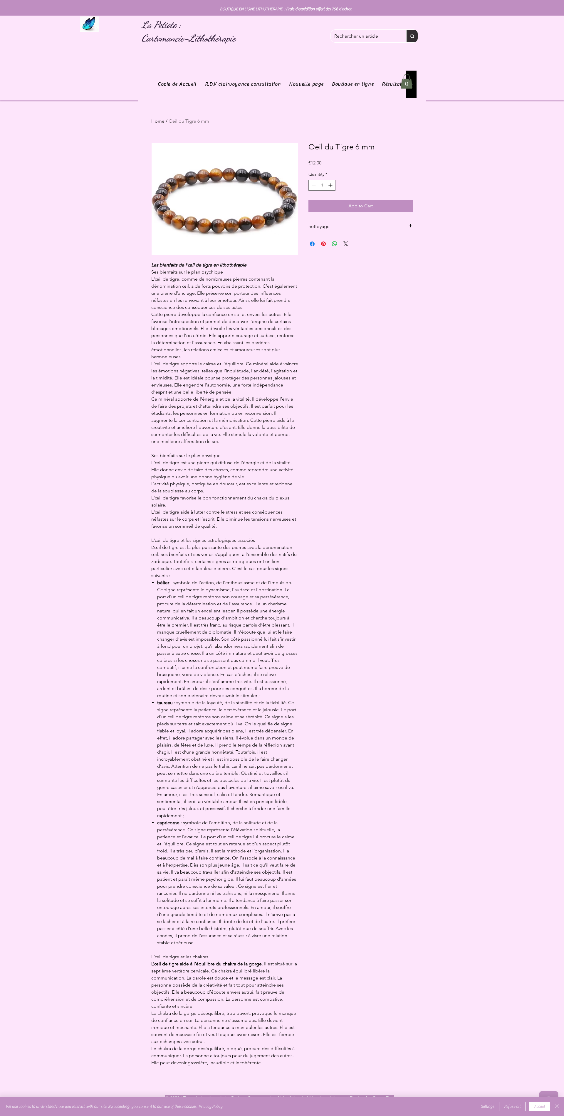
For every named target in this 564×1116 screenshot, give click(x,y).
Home (157, 121)
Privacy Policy (210, 1106)
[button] (406, 81)
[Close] (556, 1106)
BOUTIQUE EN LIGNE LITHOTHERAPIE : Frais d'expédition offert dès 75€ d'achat (285, 9)
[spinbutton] (322, 185)
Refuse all (512, 1106)
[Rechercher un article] (412, 36)
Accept (539, 1106)
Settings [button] (487, 1106)
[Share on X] (345, 243)
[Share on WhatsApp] (334, 243)
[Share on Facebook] (312, 243)
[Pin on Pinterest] (323, 243)
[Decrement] (313, 185)
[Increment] (331, 185)
